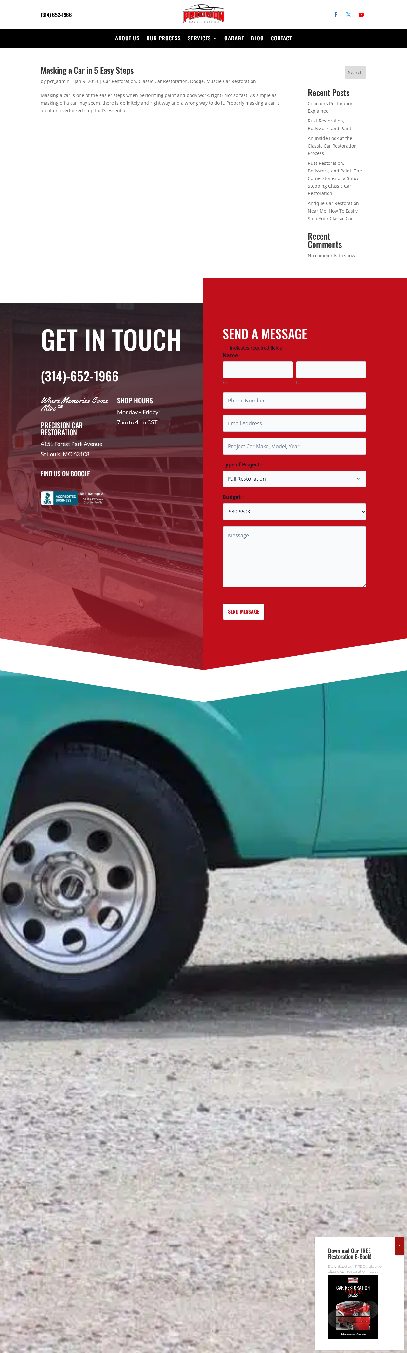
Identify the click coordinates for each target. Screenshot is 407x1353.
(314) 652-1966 (56, 14)
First (227, 382)
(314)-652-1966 (80, 375)
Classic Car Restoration (163, 81)
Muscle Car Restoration (231, 81)
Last (300, 382)
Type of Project (243, 464)
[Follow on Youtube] (361, 15)
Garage (234, 38)
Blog (257, 38)
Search (355, 72)
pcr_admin (58, 81)
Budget (233, 497)
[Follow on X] (348, 15)
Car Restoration (119, 81)
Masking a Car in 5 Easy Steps (87, 70)
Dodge (197, 81)
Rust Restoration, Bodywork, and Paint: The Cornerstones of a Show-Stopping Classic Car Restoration (335, 178)
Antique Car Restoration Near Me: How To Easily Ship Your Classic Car (333, 210)
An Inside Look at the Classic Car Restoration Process (332, 146)
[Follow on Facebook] (336, 15)
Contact (281, 38)
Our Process (164, 38)
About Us (127, 38)
